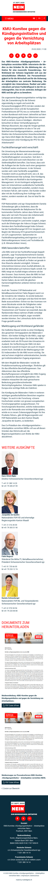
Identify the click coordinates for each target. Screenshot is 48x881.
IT (44, 18)
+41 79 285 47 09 (11, 486)
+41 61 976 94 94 (10, 608)
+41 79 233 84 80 (11, 611)
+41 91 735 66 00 (10, 566)
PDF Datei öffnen (12, 705)
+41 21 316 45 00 (10, 525)
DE (34, 18)
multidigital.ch (27, 880)
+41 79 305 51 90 (11, 528)
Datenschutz (34, 876)
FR (39, 18)
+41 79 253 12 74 (11, 569)
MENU (10, 18)
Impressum (25, 876)
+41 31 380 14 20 (10, 483)
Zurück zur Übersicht (11, 788)
